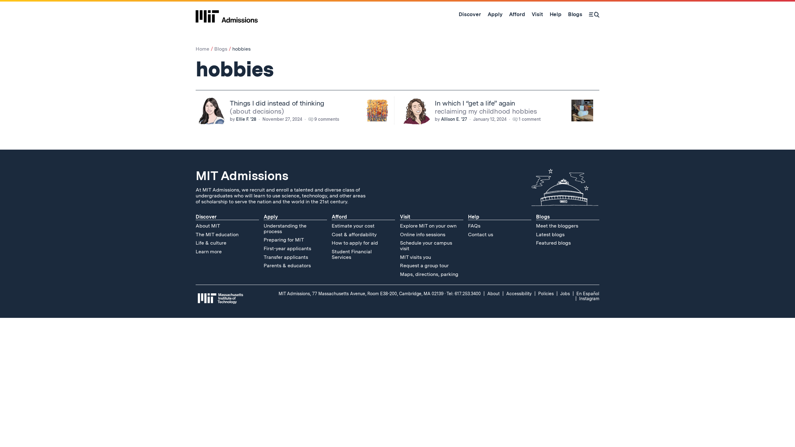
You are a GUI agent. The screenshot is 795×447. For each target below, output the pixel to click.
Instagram (589, 298)
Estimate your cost (353, 226)
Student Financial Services (352, 254)
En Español (587, 293)
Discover (206, 217)
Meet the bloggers (557, 226)
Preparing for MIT (284, 240)
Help (473, 217)
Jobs (565, 293)
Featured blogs (553, 243)
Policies (546, 293)
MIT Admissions (242, 175)
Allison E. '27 (454, 119)
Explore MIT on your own (428, 226)
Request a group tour (424, 266)
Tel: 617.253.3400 (464, 293)
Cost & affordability (354, 234)
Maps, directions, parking (429, 274)
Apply (271, 217)
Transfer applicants (286, 257)
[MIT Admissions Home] (227, 14)
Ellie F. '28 (246, 119)
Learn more (209, 252)
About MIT (208, 226)
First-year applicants (287, 248)
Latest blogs (550, 234)
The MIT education (217, 234)
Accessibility (519, 293)
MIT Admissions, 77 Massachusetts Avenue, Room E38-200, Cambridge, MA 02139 (361, 293)
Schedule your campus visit (426, 245)
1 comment (530, 119)
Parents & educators (287, 266)
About (493, 293)
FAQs (474, 226)
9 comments (326, 119)
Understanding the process (285, 228)
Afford (339, 217)
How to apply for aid (355, 243)
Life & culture (211, 243)
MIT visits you (415, 257)
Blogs (220, 49)
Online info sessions (422, 234)
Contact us (480, 234)
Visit (405, 217)
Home (202, 49)
